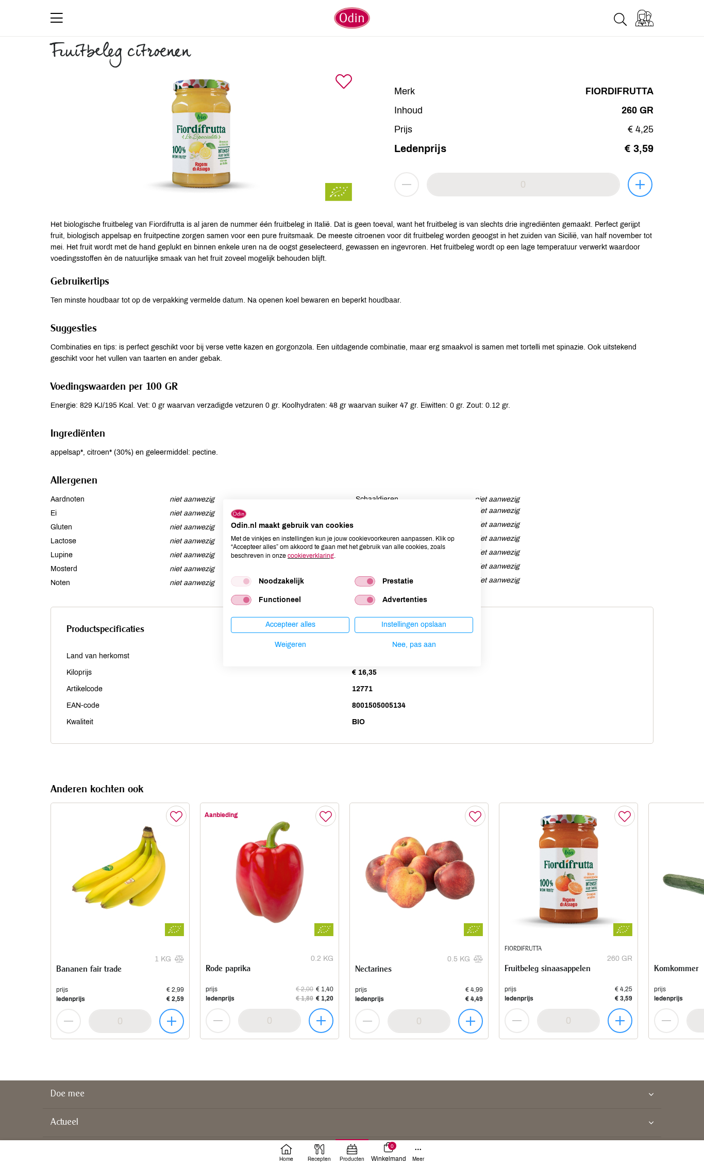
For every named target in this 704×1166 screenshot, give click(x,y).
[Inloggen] (644, 18)
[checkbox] (241, 581)
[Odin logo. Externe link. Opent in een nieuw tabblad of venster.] (238, 514)
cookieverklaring (311, 555)
